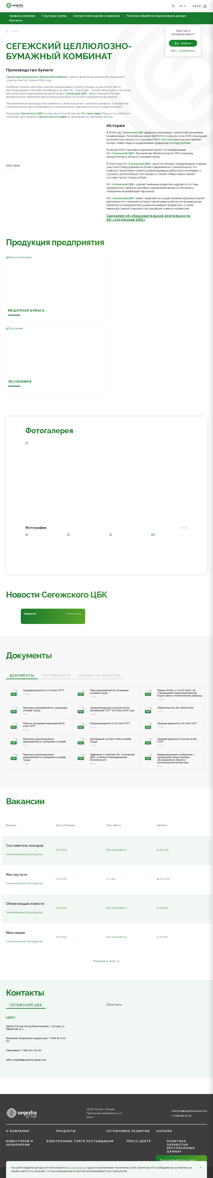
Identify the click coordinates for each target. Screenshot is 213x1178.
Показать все (104, 961)
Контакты (15, 21)
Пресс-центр (139, 1141)
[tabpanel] (106, 724)
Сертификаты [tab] (56, 676)
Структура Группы (54, 16)
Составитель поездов (24, 846)
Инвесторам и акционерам (19, 1143)
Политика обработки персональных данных (156, 16)
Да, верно (183, 43)
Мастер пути (16, 875)
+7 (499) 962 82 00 (182, 1115)
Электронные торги (65, 1141)
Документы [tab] (21, 676)
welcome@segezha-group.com (189, 1111)
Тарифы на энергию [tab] (99, 676)
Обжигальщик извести (25, 904)
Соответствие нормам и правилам (96, 16)
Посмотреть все (74, 613)
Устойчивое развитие (128, 1131)
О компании (17, 1131)
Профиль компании (22, 16)
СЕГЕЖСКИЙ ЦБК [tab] (25, 1005)
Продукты (66, 1131)
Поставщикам (100, 1141)
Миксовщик (15, 933)
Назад (14, 31)
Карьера (164, 1131)
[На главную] (14, 7)
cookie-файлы (76, 1167)
